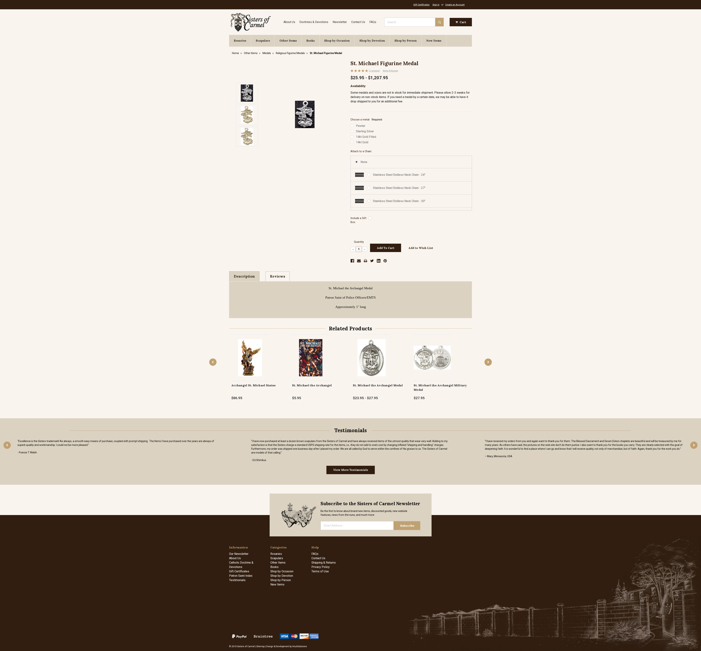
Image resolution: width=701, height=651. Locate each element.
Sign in (435, 4)
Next (488, 362)
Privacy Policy (320, 567)
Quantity (359, 241)
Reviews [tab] (277, 276)
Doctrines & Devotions (313, 22)
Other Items (288, 40)
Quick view (250, 353)
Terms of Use (320, 571)
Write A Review (390, 71)
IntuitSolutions (299, 646)
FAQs (372, 22)
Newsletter (340, 22)
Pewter (360, 126)
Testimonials (237, 580)
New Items (433, 40)
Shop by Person (405, 40)
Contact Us (358, 22)
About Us (289, 22)
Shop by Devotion (372, 40)
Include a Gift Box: (358, 220)
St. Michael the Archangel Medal (378, 385)
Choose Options (250, 361)
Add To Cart (310, 361)
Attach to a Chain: (361, 151)
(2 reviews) (374, 71)
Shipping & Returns (323, 562)
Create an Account (455, 4)
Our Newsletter (238, 554)
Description (244, 276)
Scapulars (263, 40)
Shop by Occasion (337, 40)
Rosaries (240, 40)
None (364, 162)
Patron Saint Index (240, 575)
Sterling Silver (365, 131)
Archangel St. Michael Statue (253, 385)
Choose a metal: (366, 119)
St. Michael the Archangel (312, 385)
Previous (213, 362)
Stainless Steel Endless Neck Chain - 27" (399, 188)
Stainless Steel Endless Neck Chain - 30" (399, 201)
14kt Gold (362, 142)
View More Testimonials (350, 470)
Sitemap (260, 646)
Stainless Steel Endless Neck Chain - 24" (399, 174)
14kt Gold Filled (366, 137)
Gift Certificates (421, 4)
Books (310, 40)
